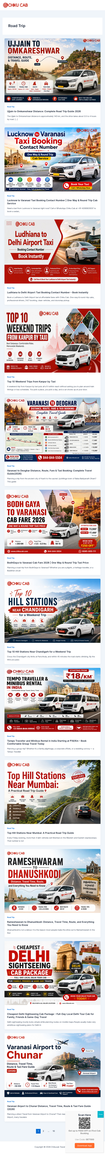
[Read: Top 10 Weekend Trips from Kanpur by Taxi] (52, 340)
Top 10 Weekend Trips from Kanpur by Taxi (31, 381)
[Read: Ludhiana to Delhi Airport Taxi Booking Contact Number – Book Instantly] (52, 251)
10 (54, 1131)
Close (101, 1114)
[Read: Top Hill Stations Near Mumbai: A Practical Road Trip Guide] (52, 792)
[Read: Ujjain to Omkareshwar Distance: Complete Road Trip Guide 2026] (52, 70)
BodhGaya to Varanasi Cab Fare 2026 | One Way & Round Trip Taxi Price (48, 562)
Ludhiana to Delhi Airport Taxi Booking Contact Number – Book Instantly (47, 292)
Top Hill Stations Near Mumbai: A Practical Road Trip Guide (40, 832)
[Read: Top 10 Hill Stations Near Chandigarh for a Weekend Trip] (52, 610)
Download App (84, 1145)
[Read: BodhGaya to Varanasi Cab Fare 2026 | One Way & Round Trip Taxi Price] (52, 521)
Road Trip (10, 107)
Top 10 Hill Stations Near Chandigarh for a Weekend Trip (39, 651)
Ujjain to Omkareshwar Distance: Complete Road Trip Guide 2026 (44, 111)
